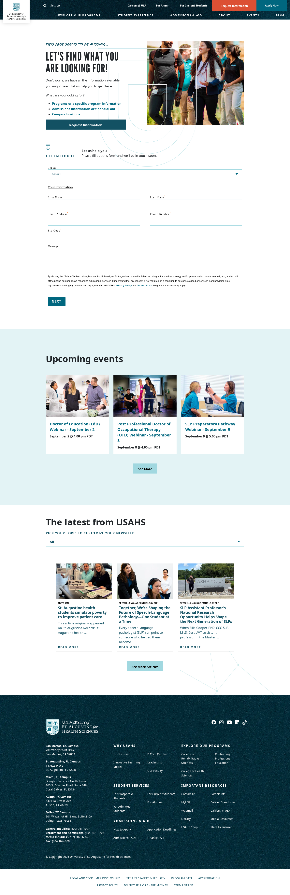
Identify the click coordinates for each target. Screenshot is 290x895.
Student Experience (135, 15)
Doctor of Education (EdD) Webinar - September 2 (75, 426)
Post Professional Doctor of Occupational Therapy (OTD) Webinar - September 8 (144, 432)
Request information (85, 125)
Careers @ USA (137, 5)
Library (186, 819)
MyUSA (186, 802)
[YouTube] (230, 722)
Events (253, 15)
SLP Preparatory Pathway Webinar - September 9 (210, 426)
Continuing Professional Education (223, 758)
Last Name (158, 197)
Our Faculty (155, 771)
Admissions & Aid (186, 15)
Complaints (217, 794)
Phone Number (160, 214)
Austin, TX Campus (58, 797)
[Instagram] (222, 722)
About (224, 15)
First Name (56, 197)
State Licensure (220, 827)
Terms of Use (144, 285)
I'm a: (52, 167)
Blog (280, 15)
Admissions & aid (131, 821)
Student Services (131, 785)
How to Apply (122, 829)
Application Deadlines (161, 829)
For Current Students (193, 5)
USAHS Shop (189, 827)
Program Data (181, 878)
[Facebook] (214, 722)
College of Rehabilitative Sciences (190, 758)
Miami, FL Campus (58, 777)
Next (56, 301)
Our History (121, 754)
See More (145, 469)
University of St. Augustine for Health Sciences (100, 857)
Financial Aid (155, 838)
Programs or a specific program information (87, 103)
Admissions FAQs (124, 838)
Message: (54, 246)
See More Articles (145, 667)
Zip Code (55, 230)
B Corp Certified (157, 754)
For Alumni (163, 5)
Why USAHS (124, 746)
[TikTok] (244, 722)
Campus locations (66, 114)
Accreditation (209, 878)
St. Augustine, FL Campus (63, 761)
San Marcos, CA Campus (62, 746)
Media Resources (221, 819)
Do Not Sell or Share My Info (146, 885)
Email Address (58, 214)
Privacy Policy (124, 285)
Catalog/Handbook (222, 802)
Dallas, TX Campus (58, 812)
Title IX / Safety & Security (145, 878)
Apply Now (272, 5)
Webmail (187, 810)
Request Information (234, 6)
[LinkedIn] (237, 722)
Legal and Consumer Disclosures (95, 878)
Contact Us (188, 794)
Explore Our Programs (79, 15)
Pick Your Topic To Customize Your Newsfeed (90, 533)
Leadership (154, 762)
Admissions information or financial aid (83, 109)
